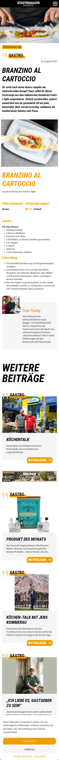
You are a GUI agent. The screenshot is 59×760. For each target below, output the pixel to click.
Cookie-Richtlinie (22, 756)
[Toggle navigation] (55, 4)
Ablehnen (29, 749)
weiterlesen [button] (37, 460)
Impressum (39, 756)
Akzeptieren (29, 741)
